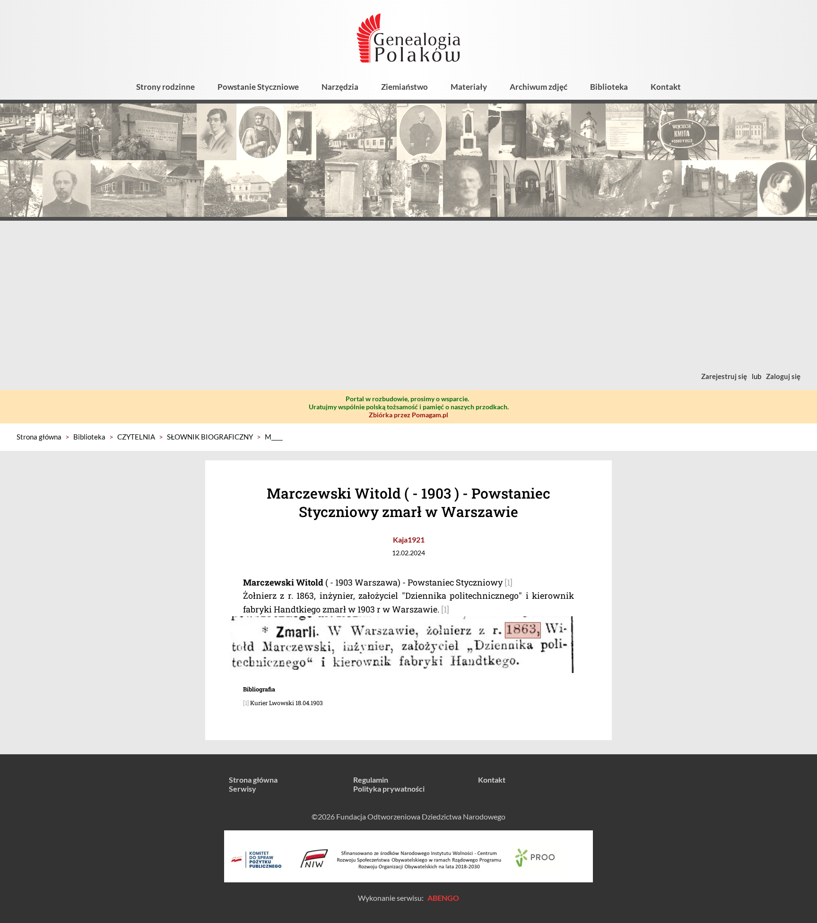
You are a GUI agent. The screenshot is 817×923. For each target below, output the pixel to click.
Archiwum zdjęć (538, 87)
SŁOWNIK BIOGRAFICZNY (210, 436)
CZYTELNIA (136, 436)
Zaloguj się (783, 376)
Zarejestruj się (724, 376)
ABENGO (443, 897)
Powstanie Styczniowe (258, 87)
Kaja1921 (409, 539)
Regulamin (370, 779)
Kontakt (666, 87)
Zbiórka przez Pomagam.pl (408, 415)
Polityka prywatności (389, 788)
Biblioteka (609, 87)
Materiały (469, 87)
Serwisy (242, 788)
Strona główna (39, 436)
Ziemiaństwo (404, 87)
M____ (274, 436)
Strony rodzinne (165, 87)
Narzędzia (340, 87)
